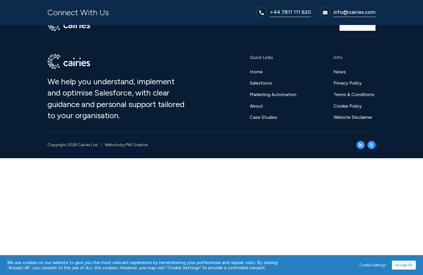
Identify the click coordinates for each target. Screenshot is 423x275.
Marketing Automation (273, 94)
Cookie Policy (348, 106)
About (256, 106)
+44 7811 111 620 (290, 12)
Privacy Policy (348, 83)
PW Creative (137, 144)
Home (256, 72)
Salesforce (261, 83)
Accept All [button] (403, 265)
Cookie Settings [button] (372, 265)
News (340, 72)
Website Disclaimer (353, 117)
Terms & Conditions (354, 94)
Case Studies (263, 117)
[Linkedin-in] (361, 145)
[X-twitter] (371, 145)
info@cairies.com (355, 12)
